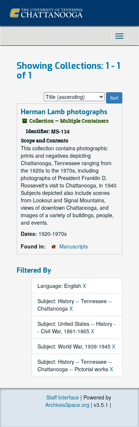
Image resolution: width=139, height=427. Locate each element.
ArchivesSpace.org (67, 404)
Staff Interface (62, 397)
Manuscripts (73, 246)
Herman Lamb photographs (64, 111)
